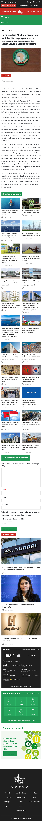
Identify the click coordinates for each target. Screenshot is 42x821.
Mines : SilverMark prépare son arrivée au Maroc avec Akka (30, 447)
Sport (7, 805)
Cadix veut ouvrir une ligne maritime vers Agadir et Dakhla (9, 212)
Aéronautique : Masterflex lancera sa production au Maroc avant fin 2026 (9, 402)
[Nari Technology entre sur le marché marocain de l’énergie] (31, 225)
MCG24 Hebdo (21, 810)
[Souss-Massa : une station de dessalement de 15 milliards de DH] (31, 415)
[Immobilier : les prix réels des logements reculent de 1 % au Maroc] (10, 438)
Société (7, 792)
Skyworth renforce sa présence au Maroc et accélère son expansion (29, 402)
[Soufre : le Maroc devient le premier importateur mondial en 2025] (31, 249)
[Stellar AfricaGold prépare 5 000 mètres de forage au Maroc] (10, 370)
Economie (7, 797)
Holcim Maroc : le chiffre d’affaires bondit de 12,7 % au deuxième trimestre (10, 357)
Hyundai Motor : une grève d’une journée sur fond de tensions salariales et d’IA (20, 568)
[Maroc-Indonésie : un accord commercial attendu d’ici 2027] (10, 415)
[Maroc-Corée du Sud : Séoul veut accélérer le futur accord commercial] (31, 370)
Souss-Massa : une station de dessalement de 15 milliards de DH (31, 424)
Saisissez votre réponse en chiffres (13, 518)
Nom (3, 489)
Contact (34, 797)
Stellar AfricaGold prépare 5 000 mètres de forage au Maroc (10, 379)
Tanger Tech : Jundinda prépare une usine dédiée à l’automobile (10, 283)
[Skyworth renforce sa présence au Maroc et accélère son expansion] (31, 392)
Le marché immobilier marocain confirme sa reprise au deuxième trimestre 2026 (10, 305)
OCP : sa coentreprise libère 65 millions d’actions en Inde (31, 211)
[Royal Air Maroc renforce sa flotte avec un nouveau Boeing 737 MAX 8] (31, 320)
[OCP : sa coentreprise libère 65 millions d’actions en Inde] (31, 203)
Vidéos (21, 801)
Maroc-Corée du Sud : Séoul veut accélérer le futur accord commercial (30, 379)
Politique (11, 31)
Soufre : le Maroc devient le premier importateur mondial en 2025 (31, 258)
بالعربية (21, 805)
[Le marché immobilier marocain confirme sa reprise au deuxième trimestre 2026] (10, 296)
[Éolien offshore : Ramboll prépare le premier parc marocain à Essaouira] (10, 226)
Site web (4, 504)
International (21, 797)
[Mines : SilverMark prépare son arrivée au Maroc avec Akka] (31, 438)
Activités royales (34, 801)
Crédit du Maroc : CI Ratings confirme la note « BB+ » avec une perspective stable (31, 283)
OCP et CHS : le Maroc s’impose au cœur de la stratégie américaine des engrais (9, 259)
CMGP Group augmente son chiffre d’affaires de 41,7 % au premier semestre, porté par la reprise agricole (30, 306)
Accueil (5, 31)
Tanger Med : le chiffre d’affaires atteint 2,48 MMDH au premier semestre (31, 357)
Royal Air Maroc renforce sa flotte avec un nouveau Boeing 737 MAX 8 (30, 330)
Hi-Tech (34, 792)
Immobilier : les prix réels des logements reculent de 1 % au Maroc (10, 447)
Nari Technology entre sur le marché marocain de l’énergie (31, 234)
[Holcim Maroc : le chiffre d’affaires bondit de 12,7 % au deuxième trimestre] (10, 347)
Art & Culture (21, 792)
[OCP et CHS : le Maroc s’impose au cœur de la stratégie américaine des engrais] (10, 249)
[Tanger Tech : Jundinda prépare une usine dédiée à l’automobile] (10, 273)
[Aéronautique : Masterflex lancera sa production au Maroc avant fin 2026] (10, 392)
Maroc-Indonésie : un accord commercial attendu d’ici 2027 (10, 424)
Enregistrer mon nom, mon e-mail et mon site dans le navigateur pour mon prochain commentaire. (20, 513)
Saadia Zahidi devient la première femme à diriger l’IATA (18, 606)
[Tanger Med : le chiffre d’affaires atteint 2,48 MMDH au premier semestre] (31, 347)
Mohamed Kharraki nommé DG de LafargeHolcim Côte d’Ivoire (20, 639)
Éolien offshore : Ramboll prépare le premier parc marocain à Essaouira (9, 235)
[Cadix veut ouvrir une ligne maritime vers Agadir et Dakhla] (10, 203)
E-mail (4, 497)
